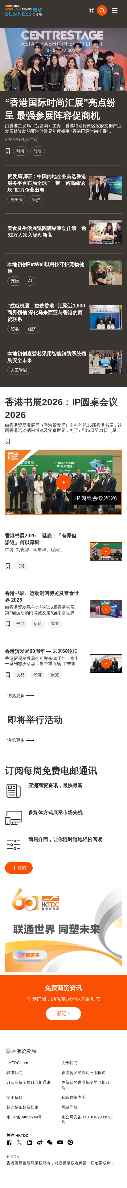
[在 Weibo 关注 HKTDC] (40, 1142)
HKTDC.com (17, 1062)
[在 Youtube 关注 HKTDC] (60, 1142)
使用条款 (14, 1097)
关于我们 (69, 1062)
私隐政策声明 (73, 1097)
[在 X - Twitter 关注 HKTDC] (19, 1142)
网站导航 (69, 1107)
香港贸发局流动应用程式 (83, 1072)
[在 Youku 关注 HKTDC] (70, 1142)
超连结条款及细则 (22, 1107)
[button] (114, 10)
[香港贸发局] (63, 1054)
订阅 (22, 867)
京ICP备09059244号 (24, 1117)
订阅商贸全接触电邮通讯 (28, 1082)
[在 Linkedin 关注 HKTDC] (29, 1142)
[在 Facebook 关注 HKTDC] (9, 1142)
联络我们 (14, 1072)
